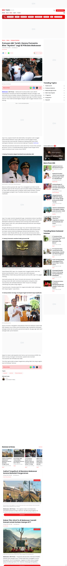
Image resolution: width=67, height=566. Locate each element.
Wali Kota (35, 143)
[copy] (40, 88)
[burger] (64, 13)
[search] (54, 10)
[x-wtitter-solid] (37, 88)
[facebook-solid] (34, 88)
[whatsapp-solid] (31, 88)
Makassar (5, 92)
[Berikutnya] (42, 444)
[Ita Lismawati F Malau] (3, 379)
